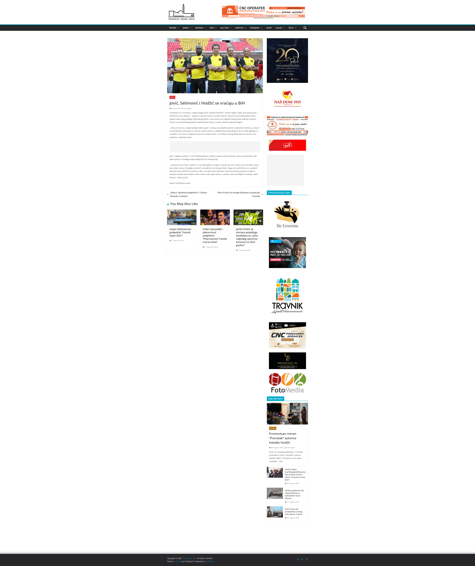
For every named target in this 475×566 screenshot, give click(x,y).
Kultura (272, 428)
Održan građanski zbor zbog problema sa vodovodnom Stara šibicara (294, 494)
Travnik (172, 28)
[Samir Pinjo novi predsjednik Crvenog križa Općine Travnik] (275, 513)
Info (212, 28)
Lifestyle (239, 28)
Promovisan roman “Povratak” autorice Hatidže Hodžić (282, 438)
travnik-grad (187, 108)
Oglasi (279, 28)
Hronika (199, 28)
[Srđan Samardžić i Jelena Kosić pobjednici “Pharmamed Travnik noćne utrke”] (215, 211)
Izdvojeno (255, 28)
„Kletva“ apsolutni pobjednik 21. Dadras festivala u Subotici (188, 194)
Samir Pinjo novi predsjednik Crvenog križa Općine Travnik (293, 511)
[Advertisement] (215, 147)
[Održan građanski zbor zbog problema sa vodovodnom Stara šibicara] (275, 496)
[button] (177, 28)
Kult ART (224, 28)
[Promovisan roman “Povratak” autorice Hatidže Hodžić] (287, 413)
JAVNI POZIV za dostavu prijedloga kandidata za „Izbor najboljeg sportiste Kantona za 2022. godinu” (247, 237)
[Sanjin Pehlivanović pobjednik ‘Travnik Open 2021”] (182, 211)
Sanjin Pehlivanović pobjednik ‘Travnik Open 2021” (180, 232)
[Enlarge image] (305, 41)
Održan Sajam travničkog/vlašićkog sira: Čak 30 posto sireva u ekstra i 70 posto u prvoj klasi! (295, 474)
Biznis (185, 28)
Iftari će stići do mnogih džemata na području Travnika (239, 194)
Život (291, 28)
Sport (269, 28)
